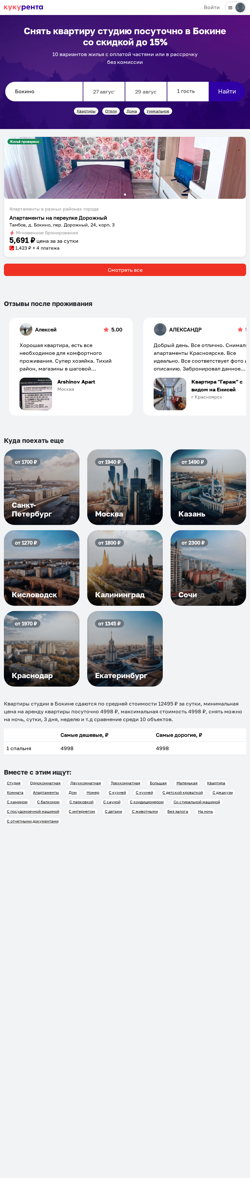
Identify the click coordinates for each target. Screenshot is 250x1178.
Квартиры (86, 111)
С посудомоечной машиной (33, 811)
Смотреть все (125, 270)
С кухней (117, 792)
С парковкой (81, 801)
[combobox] (44, 91)
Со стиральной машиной (197, 801)
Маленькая (187, 782)
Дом (73, 792)
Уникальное (157, 111)
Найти (227, 91)
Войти (212, 7)
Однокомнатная (45, 782)
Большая (158, 782)
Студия (14, 782)
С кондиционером (147, 801)
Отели (111, 111)
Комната (15, 792)
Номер (93, 792)
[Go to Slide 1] (125, 195)
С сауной (111, 801)
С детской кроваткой (182, 792)
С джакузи (223, 792)
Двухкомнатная (85, 782)
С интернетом (82, 811)
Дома (132, 111)
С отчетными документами (33, 821)
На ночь (205, 811)
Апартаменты (46, 792)
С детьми (113, 811)
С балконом (48, 801)
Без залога (177, 811)
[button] (125, 168)
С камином (17, 801)
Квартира (216, 782)
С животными (145, 811)
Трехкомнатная (125, 782)
